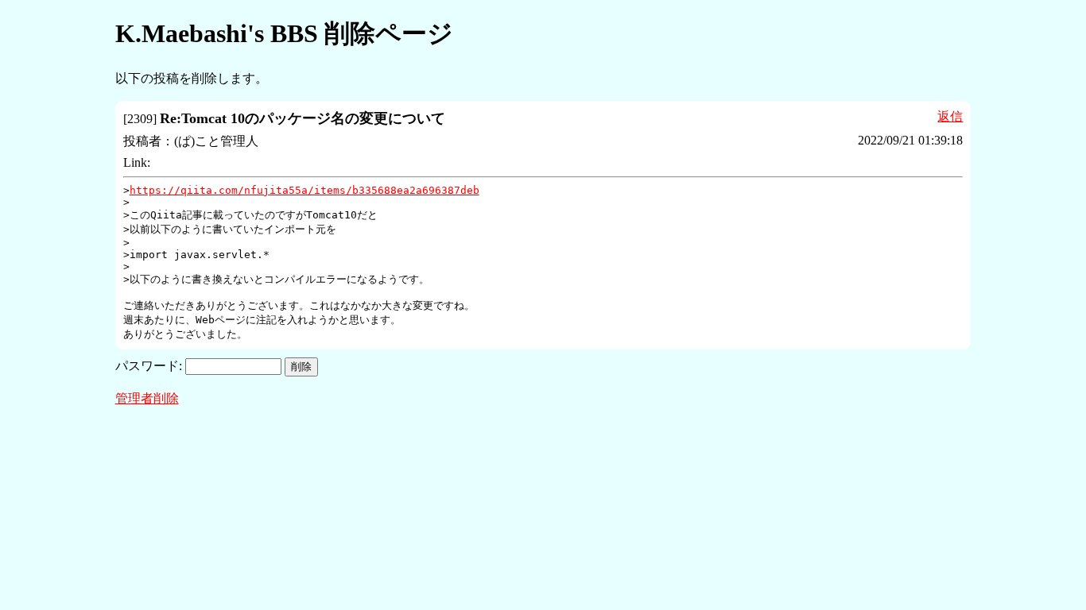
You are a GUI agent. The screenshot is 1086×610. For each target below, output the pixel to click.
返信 (950, 116)
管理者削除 (147, 398)
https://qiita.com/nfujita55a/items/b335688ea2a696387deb (304, 190)
